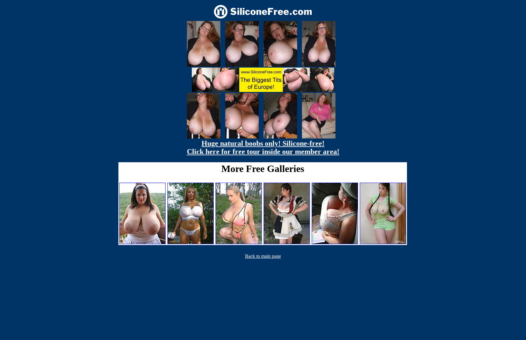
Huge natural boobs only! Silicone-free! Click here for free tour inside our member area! (263, 147)
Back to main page (263, 256)
